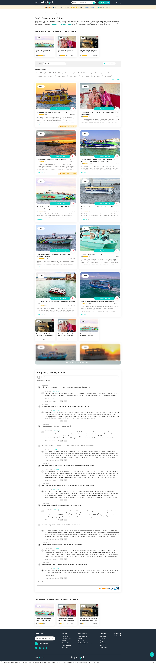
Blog (101, 641)
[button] (61, 401)
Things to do (57, 13)
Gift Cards (103, 645)
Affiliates (80, 639)
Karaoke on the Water (102, 552)
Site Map (65, 647)
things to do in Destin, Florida (62, 24)
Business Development (85, 643)
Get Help (65, 636)
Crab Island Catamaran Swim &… (98, 497)
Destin (50, 13)
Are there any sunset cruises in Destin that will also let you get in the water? (68, 485)
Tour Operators (82, 636)
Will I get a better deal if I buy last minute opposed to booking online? (66, 387)
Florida (45, 13)
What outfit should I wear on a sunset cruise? (57, 426)
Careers (102, 643)
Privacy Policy (66, 639)
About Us (103, 636)
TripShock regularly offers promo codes (58, 477)
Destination (38, 13)
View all (40, 582)
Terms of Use (66, 643)
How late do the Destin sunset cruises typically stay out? (61, 505)
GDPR (64, 641)
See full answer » (49, 398)
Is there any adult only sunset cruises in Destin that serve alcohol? (65, 564)
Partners (102, 639)
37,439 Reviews (89, 7)
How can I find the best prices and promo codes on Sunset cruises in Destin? (68, 446)
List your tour (104, 2)
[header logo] (46, 2)
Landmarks (103, 647)
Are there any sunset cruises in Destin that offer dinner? (61, 525)
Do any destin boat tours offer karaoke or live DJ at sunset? (62, 544)
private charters (97, 495)
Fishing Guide (66, 645)
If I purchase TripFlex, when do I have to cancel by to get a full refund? (66, 406)
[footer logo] (78, 658)
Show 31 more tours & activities (76, 362)
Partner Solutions (83, 641)
